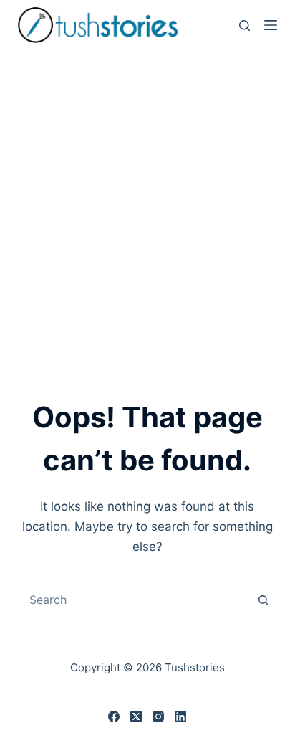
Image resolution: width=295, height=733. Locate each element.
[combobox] (134, 599)
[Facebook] (114, 716)
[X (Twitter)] (136, 716)
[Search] (244, 25)
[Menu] (270, 25)
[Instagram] (158, 716)
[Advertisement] (147, 205)
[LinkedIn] (180, 716)
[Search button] (262, 599)
